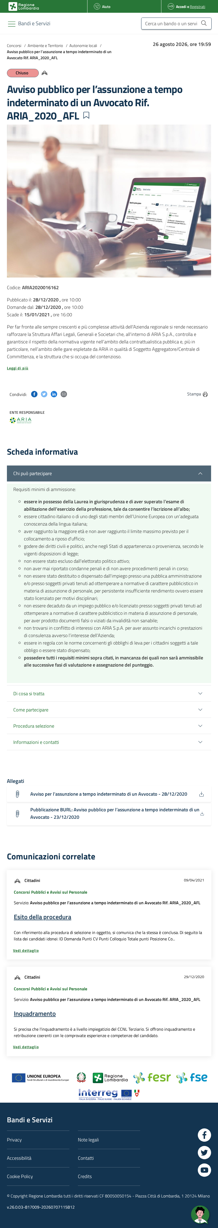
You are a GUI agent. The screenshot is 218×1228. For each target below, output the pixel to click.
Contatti (86, 1158)
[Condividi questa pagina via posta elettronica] (64, 393)
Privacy (14, 1139)
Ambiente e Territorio (45, 45)
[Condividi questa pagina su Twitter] (44, 393)
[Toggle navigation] (11, 24)
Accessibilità (19, 1158)
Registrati (197, 6)
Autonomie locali (83, 45)
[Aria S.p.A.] (21, 420)
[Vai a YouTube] (204, 1170)
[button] (86, 115)
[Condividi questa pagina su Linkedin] (54, 393)
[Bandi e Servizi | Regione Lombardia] (24, 6)
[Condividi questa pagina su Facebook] (34, 393)
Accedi (181, 6)
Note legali (88, 1139)
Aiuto (106, 6)
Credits (85, 1176)
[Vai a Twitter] (204, 1152)
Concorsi (14, 45)
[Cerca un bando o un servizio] (204, 23)
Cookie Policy (20, 1176)
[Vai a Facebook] (204, 1135)
